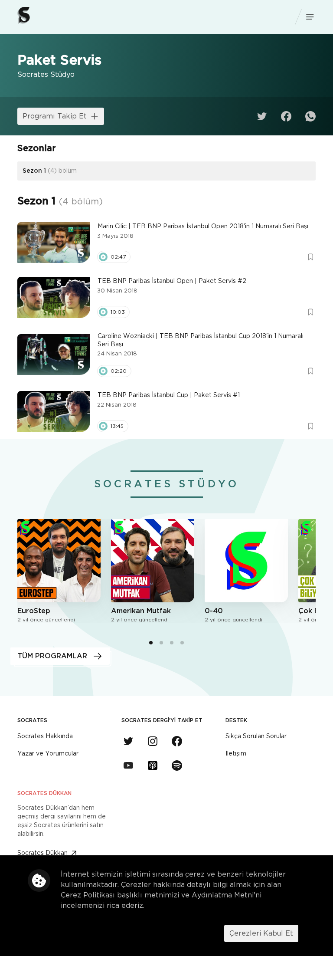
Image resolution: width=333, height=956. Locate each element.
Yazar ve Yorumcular (47, 754)
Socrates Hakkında (45, 736)
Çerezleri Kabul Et (261, 933)
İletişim (235, 754)
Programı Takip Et (55, 116)
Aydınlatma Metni (223, 895)
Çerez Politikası (88, 895)
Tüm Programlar (52, 656)
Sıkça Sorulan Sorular (256, 736)
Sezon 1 (50, 171)
